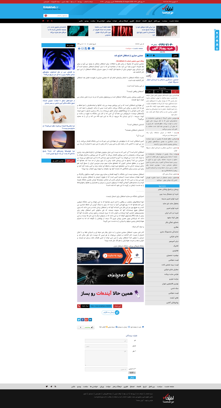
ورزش (109, 21)
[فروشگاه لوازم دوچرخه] (110, 275)
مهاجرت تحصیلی (172, 255)
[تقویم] (217, 44)
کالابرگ (175, 246)
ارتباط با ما (140, 394)
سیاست (164, 21)
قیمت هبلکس (173, 260)
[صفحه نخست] (217, 32)
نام (135, 340)
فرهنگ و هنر (123, 21)
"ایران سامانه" (140, 400)
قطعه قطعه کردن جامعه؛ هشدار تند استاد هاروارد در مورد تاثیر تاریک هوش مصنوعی (102, 31)
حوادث (115, 21)
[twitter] (43, 21)
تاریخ (150, 21)
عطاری (176, 227)
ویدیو (86, 21)
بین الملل (157, 21)
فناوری (132, 21)
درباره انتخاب (149, 394)
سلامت (92, 21)
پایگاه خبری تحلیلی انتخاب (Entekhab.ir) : (130, 61)
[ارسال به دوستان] (82, 48)
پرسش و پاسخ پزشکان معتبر (168, 189)
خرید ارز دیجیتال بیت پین (169, 194)
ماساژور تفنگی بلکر (172, 222)
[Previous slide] (154, 55)
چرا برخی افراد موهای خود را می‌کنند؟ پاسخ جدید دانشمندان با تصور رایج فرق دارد (145, 31)
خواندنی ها (101, 21)
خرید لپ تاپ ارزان (171, 213)
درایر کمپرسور (173, 241)
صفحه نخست (174, 21)
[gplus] (86, 319)
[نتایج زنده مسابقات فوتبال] (217, 48)
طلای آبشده (174, 298)
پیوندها (80, 2)
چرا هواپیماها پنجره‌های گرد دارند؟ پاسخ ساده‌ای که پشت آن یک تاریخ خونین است (59, 152)
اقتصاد (144, 21)
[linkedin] (90, 319)
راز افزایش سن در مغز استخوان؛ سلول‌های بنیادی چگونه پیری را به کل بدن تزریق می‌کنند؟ (59, 73)
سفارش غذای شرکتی (171, 269)
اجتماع (138, 21)
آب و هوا (73, 2)
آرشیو (85, 394)
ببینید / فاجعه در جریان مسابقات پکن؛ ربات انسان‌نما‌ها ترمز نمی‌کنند (161, 134)
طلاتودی (175, 250)
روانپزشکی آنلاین (172, 302)
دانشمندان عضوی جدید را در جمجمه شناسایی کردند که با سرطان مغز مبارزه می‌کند (56, 30)
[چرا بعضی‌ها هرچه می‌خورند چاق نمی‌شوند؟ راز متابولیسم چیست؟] (59, 114)
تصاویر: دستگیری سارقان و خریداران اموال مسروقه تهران (162, 80)
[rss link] (55, 386)
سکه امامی (174, 288)
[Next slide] (147, 55)
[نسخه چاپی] (79, 48)
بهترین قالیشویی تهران (170, 283)
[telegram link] (51, 386)
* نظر (134, 351)
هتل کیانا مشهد (172, 217)
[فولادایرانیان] (110, 255)
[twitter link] (47, 386)
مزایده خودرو (173, 279)
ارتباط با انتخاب (88, 2)
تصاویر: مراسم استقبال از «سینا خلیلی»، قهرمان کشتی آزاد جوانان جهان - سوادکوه (161, 178)
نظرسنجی (46, 2)
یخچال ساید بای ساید (170, 203)
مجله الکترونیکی (107, 394)
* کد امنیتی (132, 369)
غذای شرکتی (174, 236)
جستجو (91, 394)
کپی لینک (118, 306)
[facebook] (82, 319)
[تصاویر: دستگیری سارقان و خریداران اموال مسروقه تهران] (162, 68)
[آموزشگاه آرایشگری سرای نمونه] (110, 293)
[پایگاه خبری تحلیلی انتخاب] (169, 10)
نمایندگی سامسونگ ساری (169, 231)
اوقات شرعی (65, 2)
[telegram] (47, 21)
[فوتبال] (217, 40)
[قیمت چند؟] (217, 36)
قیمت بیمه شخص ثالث (170, 264)
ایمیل (134, 346)
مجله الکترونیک (55, 2)
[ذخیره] (86, 48)
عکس (81, 21)
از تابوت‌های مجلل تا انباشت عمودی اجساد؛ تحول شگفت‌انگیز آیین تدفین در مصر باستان (59, 101)
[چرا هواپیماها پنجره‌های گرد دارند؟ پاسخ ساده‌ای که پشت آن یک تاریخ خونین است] (59, 140)
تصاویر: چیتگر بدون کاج (170, 174)
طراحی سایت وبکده (171, 274)
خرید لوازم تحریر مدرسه (170, 198)
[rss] (51, 21)
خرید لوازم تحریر (172, 208)
